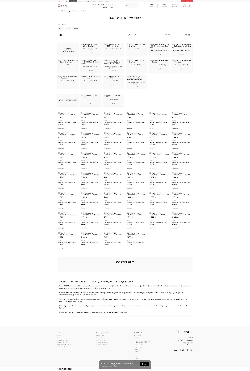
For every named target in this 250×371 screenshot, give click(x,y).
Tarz (58, 24)
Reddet (144, 366)
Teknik (76, 28)
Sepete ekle (73, 117)
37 (129, 269)
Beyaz (61, 28)
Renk (63, 24)
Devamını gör (125, 261)
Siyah (68, 28)
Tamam (144, 364)
